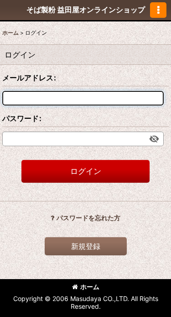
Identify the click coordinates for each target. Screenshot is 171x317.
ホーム (89, 287)
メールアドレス (27, 77)
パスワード (20, 118)
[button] (158, 10)
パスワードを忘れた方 (88, 218)
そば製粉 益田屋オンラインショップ (85, 9)
